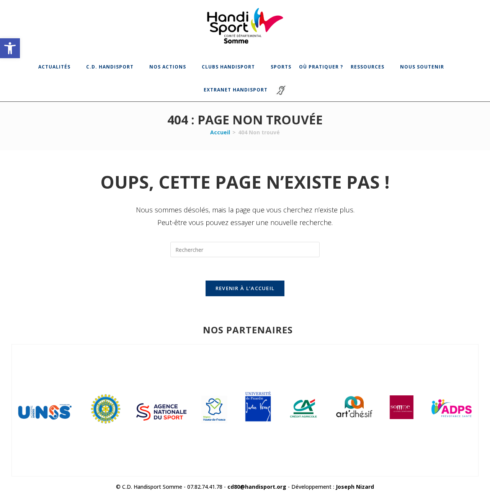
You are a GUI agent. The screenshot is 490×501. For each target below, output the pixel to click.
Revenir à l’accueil (245, 288)
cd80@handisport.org (256, 486)
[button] (10, 48)
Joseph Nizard (355, 486)
